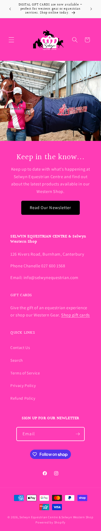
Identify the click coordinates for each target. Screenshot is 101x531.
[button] (11, 40)
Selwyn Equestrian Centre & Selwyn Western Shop (56, 517)
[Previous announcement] (10, 9)
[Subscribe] (77, 434)
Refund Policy (22, 398)
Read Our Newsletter (50, 207)
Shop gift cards (75, 315)
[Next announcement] (91, 9)
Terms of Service (25, 372)
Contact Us (20, 347)
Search (16, 360)
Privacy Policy (23, 385)
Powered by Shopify (50, 522)
